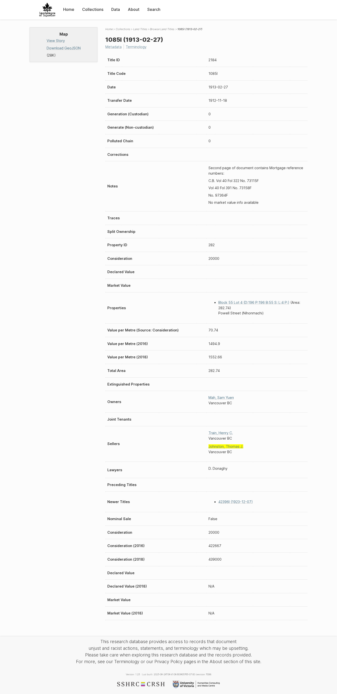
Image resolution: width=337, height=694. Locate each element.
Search (153, 9)
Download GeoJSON (64, 48)
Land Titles (140, 29)
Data (115, 9)
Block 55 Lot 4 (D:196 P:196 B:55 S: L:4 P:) (253, 302)
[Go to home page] (47, 10)
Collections (92, 9)
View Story (56, 41)
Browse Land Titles (162, 29)
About (133, 9)
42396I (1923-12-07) (235, 502)
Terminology (136, 47)
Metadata (113, 47)
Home (68, 9)
